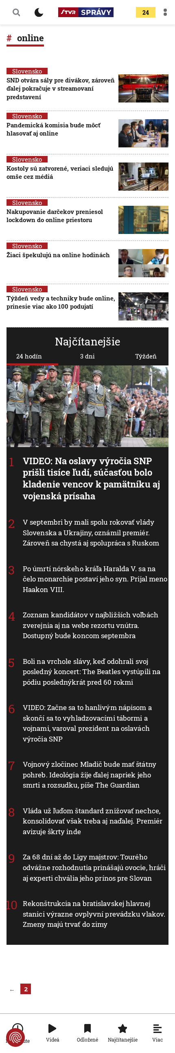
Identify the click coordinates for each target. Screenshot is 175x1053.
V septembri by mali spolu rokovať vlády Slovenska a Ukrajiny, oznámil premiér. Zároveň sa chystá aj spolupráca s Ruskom (91, 532)
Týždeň (146, 356)
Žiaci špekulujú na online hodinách (58, 255)
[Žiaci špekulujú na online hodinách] (143, 263)
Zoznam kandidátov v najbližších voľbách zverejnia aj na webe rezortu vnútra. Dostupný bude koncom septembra (90, 625)
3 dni (87, 356)
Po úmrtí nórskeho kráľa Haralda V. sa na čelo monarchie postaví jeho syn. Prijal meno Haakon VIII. (95, 578)
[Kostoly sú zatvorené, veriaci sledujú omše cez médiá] (143, 177)
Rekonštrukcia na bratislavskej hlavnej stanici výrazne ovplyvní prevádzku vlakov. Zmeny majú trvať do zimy (94, 914)
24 (145, 12)
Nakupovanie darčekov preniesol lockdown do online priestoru (55, 215)
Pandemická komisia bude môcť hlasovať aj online (53, 129)
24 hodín (29, 356)
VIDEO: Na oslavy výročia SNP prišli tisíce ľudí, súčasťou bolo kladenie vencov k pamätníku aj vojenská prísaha (91, 478)
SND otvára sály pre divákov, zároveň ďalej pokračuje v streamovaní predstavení (61, 88)
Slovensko (27, 71)
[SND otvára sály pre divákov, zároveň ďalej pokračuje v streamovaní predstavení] (143, 89)
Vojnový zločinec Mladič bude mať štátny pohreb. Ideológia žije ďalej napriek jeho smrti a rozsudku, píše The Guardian (89, 774)
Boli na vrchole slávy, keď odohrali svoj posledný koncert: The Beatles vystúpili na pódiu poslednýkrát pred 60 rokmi (91, 672)
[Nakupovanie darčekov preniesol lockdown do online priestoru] (143, 220)
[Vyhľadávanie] (16, 12)
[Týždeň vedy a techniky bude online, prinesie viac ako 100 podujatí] (143, 306)
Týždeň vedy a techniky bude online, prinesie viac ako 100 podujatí (61, 302)
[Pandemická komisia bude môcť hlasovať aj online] (143, 133)
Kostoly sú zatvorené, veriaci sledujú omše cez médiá (60, 172)
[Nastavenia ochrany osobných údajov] (15, 1037)
